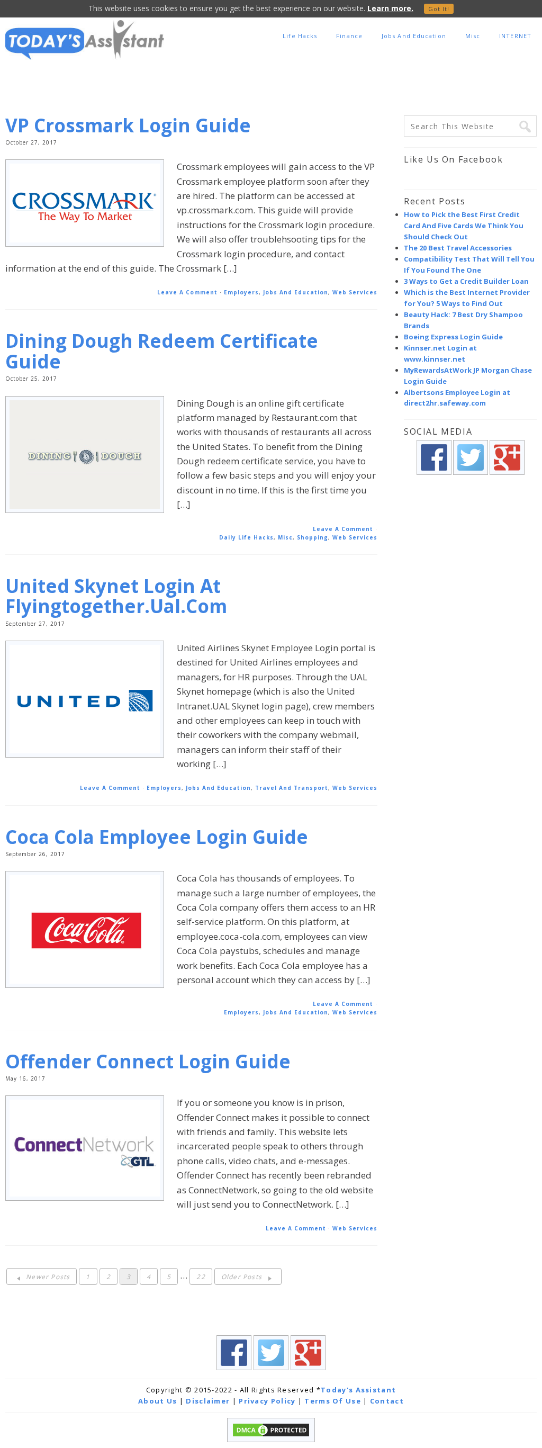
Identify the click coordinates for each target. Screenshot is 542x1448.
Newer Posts (47, 1276)
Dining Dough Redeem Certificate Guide (161, 351)
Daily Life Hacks (246, 537)
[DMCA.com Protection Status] (271, 1439)
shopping (312, 537)
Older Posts (242, 1276)
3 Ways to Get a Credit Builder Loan (466, 281)
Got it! (439, 9)
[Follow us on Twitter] (470, 480)
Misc (285, 537)
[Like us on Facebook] (434, 480)
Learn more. (390, 8)
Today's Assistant (358, 1390)
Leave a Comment (187, 292)
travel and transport (291, 788)
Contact (387, 1401)
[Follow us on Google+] (507, 480)
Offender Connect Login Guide (148, 1061)
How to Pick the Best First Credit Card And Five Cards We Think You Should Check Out (463, 225)
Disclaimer (208, 1401)
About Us (157, 1401)
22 (200, 1276)
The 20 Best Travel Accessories (458, 248)
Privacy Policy (267, 1401)
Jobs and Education (295, 292)
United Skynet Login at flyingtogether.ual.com (116, 596)
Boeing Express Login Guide (453, 336)
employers (241, 292)
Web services (354, 292)
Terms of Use (332, 1401)
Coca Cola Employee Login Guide (156, 836)
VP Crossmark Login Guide (128, 125)
